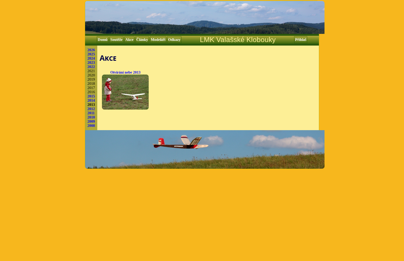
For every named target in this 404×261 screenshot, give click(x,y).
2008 (91, 126)
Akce (129, 40)
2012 (91, 109)
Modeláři (158, 40)
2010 (91, 117)
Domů (103, 40)
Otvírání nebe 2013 (125, 72)
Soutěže (116, 40)
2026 (91, 50)
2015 (91, 96)
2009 (91, 121)
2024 (91, 58)
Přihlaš (300, 40)
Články (142, 40)
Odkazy (174, 40)
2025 (91, 54)
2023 (91, 62)
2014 (91, 100)
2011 (91, 113)
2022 (91, 67)
